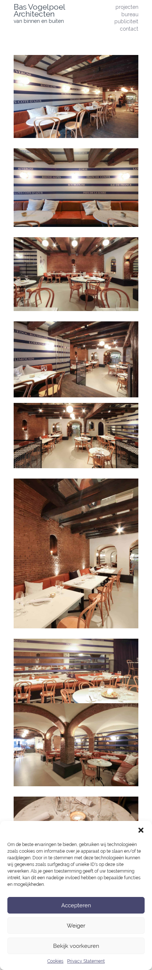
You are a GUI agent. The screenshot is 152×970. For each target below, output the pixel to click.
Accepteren (76, 905)
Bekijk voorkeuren (76, 946)
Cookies (55, 961)
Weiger (76, 925)
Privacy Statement (86, 961)
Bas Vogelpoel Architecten (39, 10)
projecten (126, 7)
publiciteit (126, 21)
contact (129, 28)
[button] (141, 830)
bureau (129, 14)
